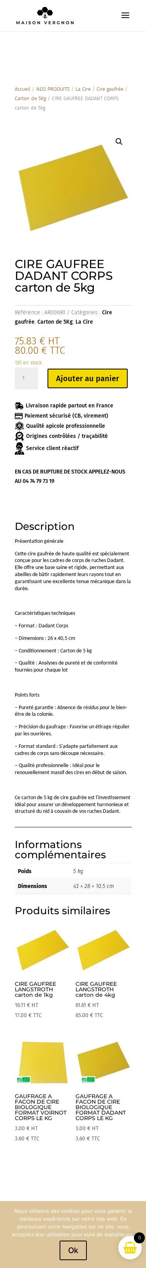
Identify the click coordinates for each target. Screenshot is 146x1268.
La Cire (83, 89)
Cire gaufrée (110, 89)
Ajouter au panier (87, 378)
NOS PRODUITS (53, 89)
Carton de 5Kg (30, 98)
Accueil (22, 89)
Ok (73, 1250)
